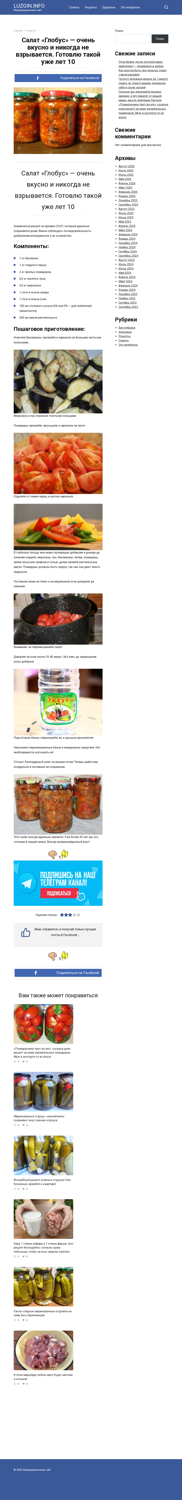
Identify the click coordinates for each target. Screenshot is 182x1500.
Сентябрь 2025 (128, 204)
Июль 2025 (126, 213)
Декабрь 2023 (128, 294)
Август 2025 (127, 209)
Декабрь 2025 (128, 200)
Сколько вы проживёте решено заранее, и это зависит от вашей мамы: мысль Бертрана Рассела (140, 96)
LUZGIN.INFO (29, 6)
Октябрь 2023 (128, 302)
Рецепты (91, 7)
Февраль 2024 (128, 285)
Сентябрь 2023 (128, 307)
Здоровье (108, 7)
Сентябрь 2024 (128, 255)
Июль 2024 (126, 264)
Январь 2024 (127, 290)
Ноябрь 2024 (127, 247)
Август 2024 (127, 260)
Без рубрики (127, 327)
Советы (74, 7)
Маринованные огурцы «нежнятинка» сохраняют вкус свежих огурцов (39, 1118)
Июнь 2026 (126, 175)
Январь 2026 (127, 196)
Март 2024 (125, 281)
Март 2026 (125, 187)
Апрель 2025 (127, 226)
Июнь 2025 (126, 217)
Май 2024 (125, 273)
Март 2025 (125, 230)
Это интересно (130, 7)
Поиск (119, 30)
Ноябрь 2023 (127, 298)
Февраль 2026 (128, 192)
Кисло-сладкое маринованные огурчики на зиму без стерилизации (42, 1313)
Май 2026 (125, 179)
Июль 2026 (126, 170)
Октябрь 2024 (128, 251)
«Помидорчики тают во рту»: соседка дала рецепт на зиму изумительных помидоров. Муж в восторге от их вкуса (42, 1052)
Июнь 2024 (126, 268)
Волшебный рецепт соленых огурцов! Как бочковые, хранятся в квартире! (42, 1182)
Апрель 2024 (127, 277)
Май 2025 (125, 221)
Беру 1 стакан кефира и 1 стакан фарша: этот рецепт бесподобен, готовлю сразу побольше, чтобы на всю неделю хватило (43, 1247)
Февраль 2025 (128, 234)
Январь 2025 (127, 238)
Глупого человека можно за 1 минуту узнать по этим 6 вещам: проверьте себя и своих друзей (143, 83)
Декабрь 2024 (128, 243)
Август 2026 (127, 166)
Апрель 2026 (127, 183)
